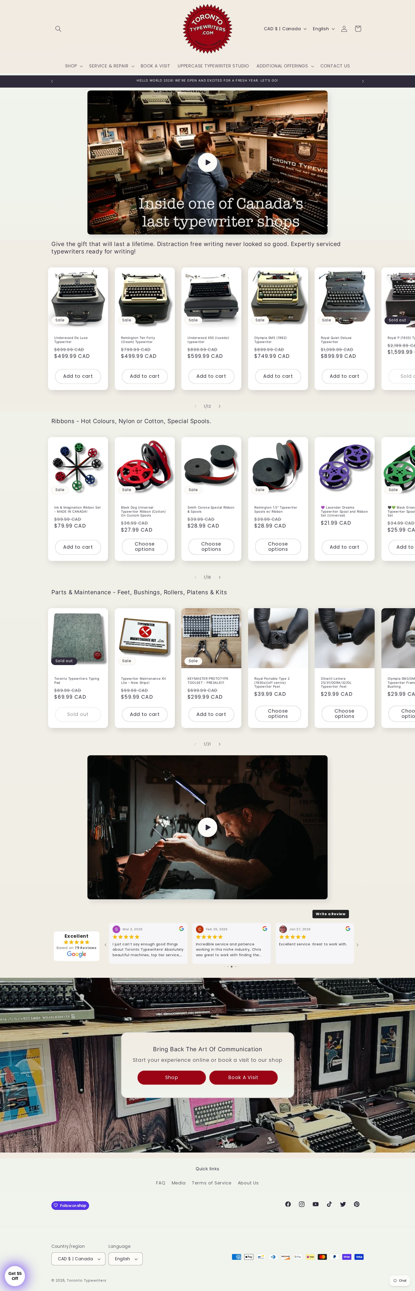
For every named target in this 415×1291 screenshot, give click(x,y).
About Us (248, 1183)
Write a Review (331, 914)
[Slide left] (195, 406)
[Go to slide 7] (238, 966)
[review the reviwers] (181, 929)
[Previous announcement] (52, 81)
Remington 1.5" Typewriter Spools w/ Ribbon (275, 509)
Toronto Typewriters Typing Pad (76, 680)
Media (179, 1183)
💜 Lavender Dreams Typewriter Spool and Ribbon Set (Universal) (344, 511)
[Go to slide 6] (235, 966)
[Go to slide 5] (231, 966)
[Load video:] (207, 162)
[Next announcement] (363, 81)
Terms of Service (211, 1183)
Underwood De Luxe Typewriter (71, 339)
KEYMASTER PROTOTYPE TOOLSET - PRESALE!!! (208, 680)
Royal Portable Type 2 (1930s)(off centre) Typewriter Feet (272, 682)
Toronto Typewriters (86, 1280)
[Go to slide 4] (227, 966)
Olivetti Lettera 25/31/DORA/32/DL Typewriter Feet (336, 682)
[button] (58, 29)
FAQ (160, 1183)
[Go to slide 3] (224, 966)
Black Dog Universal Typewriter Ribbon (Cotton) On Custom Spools (143, 511)
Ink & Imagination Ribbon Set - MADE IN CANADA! (77, 509)
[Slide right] (219, 406)
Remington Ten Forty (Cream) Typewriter (138, 339)
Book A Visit (243, 1077)
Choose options (145, 547)
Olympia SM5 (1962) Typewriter (270, 339)
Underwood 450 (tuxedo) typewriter (208, 339)
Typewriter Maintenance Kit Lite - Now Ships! (143, 680)
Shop (171, 1077)
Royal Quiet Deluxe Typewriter (336, 339)
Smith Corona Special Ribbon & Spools (211, 509)
